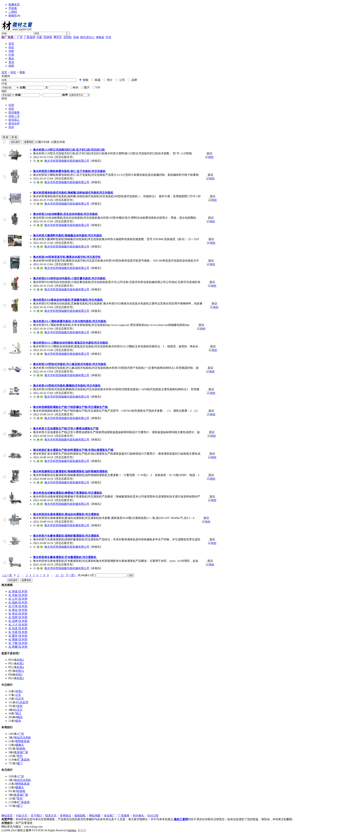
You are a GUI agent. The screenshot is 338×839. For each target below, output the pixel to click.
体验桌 (100, 37)
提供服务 (14, 112)
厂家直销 (29, 37)
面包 (18, 720)
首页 (4, 72)
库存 (11, 127)
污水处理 (22, 702)
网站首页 (7, 815)
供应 (13, 72)
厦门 (20, 763)
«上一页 (7, 575)
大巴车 (19, 698)
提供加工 (14, 119)
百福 (76, 37)
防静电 (48, 37)
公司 (121, 79)
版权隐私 (80, 815)
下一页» (70, 575)
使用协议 (65, 815)
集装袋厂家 (21, 752)
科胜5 (19, 674)
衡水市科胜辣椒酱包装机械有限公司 (66, 160)
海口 (18, 713)
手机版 (12, 8)
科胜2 (20, 659)
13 (62, 575)
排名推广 (109, 815)
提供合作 (14, 123)
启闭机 (67, 37)
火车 (18, 694)
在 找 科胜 (17, 591)
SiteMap (71, 830)
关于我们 (36, 815)
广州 (20, 37)
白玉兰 (18, 709)
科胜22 (19, 670)
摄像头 (19, 744)
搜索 (22, 72)
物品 (20, 717)
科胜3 (20, 678)
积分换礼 (138, 815)
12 (57, 575)
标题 (97, 79)
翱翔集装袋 (22, 741)
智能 (85, 79)
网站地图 (94, 815)
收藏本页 (14, 4)
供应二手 (14, 116)
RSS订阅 (153, 815)
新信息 (82, 830)
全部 (11, 105)
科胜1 (20, 663)
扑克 (108, 37)
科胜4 (20, 667)
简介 (109, 79)
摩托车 (58, 37)
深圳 (20, 706)
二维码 (12, 11)
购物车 (12, 15)
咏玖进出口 (87, 37)
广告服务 (124, 815)
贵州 (20, 755)
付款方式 (21, 815)
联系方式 (51, 815)
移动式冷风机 (22, 737)
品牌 (134, 79)
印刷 (39, 37)
